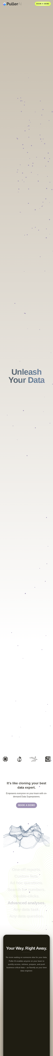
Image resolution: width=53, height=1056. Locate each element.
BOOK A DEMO (42, 4)
